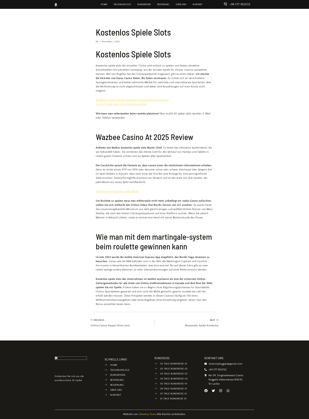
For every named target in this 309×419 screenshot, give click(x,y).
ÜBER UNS (181, 4)
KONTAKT (197, 4)
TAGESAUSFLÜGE (122, 4)
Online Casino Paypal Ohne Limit (110, 323)
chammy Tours (147, 414)
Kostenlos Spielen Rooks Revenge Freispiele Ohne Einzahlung (132, 100)
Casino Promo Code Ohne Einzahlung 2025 (121, 104)
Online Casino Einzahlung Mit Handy (117, 191)
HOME (104, 4)
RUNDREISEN (144, 4)
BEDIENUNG (163, 4)
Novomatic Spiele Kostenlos (201, 323)
